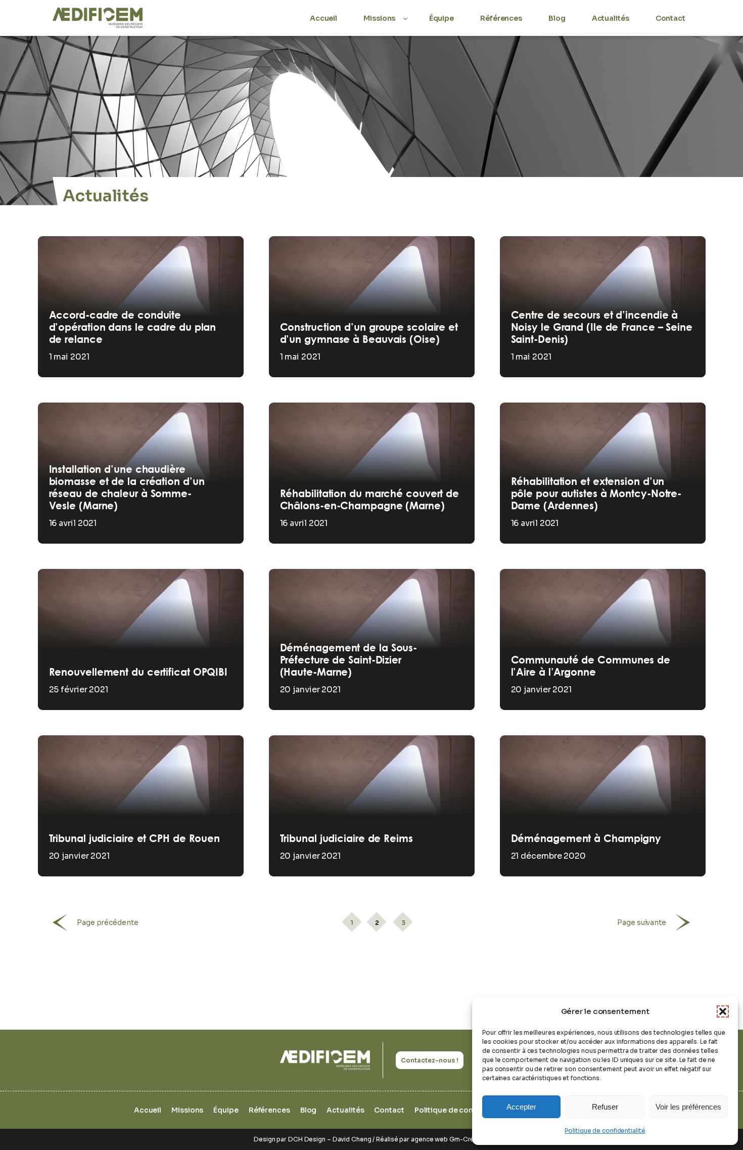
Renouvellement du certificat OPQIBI (138, 672)
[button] (723, 1011)
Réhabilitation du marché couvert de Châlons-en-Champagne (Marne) (369, 500)
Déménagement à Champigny (586, 838)
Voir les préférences (688, 1106)
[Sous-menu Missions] (405, 17)
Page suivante (641, 922)
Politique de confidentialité (605, 1130)
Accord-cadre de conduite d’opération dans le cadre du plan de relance (132, 327)
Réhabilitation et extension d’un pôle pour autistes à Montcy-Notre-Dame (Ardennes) (596, 493)
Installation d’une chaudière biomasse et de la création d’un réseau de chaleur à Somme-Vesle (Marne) (127, 487)
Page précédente (107, 922)
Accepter (521, 1106)
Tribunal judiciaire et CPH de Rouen (134, 838)
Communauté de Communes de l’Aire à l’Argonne (591, 666)
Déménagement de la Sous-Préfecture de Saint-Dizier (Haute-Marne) (348, 660)
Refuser (605, 1106)
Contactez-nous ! (429, 1060)
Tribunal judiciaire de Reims (346, 838)
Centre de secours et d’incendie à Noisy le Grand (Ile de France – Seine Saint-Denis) (601, 327)
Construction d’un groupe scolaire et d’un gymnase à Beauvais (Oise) (369, 333)
